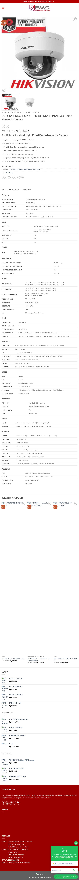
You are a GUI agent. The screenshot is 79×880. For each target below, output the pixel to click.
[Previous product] (7, 126)
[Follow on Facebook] (3, 803)
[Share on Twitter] (11, 177)
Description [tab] (6, 189)
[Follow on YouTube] (18, 803)
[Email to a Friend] (14, 177)
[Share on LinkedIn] (22, 177)
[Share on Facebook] (7, 177)
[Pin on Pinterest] (18, 177)
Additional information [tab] (21, 189)
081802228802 (13, 860)
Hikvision (11, 112)
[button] (3, 7)
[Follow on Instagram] (7, 803)
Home (4, 112)
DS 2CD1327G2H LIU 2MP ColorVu (13, 659)
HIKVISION (9, 173)
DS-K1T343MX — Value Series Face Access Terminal (38, 660)
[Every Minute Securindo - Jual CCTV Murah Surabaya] (39, 8)
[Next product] (3, 126)
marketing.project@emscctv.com (18, 862)
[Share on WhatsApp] (3, 177)
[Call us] (14, 803)
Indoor (36, 112)
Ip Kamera (27, 112)
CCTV (19, 112)
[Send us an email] (11, 803)
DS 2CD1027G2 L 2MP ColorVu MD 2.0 (65, 660)
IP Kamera (30, 169)
